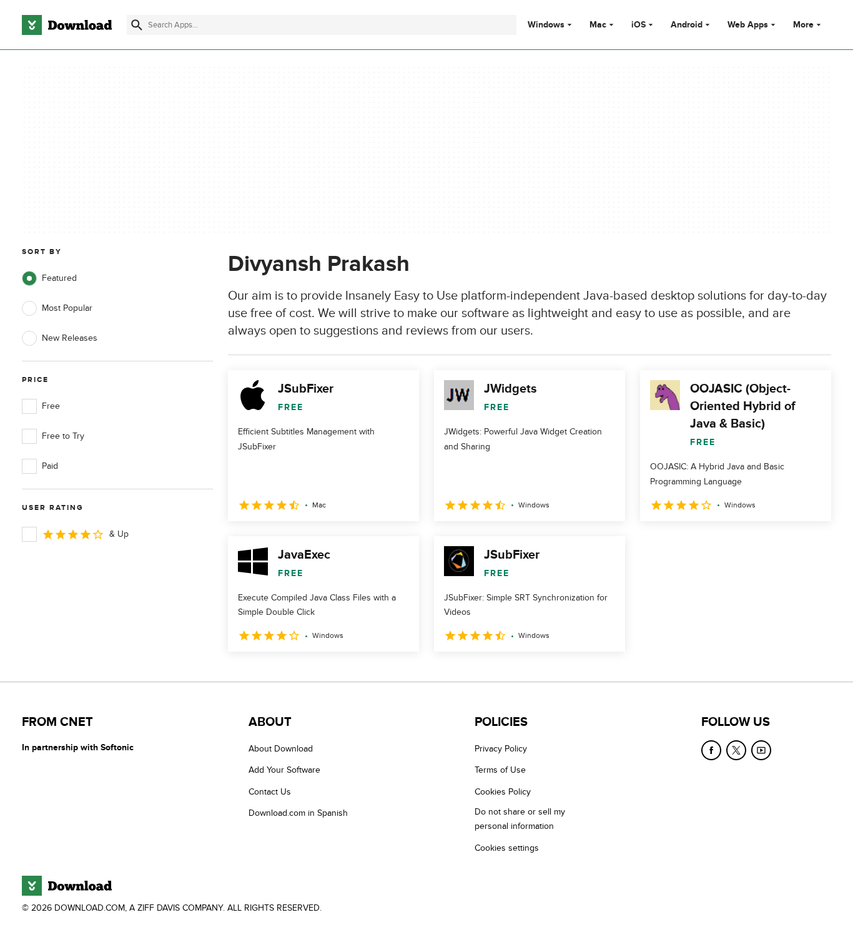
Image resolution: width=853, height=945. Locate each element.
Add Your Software (284, 770)
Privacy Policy (501, 748)
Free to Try (63, 436)
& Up (119, 534)
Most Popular (67, 308)
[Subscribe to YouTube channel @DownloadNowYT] (761, 750)
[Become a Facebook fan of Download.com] (711, 750)
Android (687, 25)
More (803, 24)
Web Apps (747, 25)
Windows (546, 25)
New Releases (69, 338)
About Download (281, 748)
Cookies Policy (503, 791)
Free (51, 406)
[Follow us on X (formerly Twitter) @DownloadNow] (736, 750)
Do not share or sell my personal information (520, 818)
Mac (597, 25)
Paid (50, 466)
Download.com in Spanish (298, 813)
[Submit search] (137, 25)
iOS (638, 25)
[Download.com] (67, 25)
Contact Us (270, 791)
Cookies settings (507, 848)
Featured (59, 278)
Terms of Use (500, 770)
